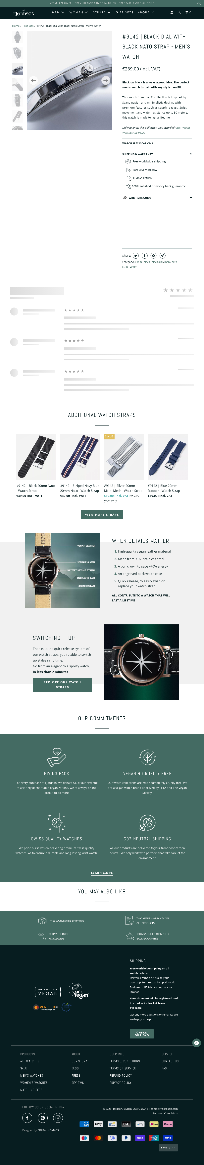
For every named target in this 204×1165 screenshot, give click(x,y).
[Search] (179, 12)
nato (175, 262)
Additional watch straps (102, 414)
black (147, 262)
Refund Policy (121, 1075)
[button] (196, 1043)
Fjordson (117, 1109)
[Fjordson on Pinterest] (44, 1118)
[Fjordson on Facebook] (28, 1118)
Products (28, 26)
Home (16, 26)
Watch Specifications (137, 143)
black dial (157, 262)
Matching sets (31, 1090)
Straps (100, 12)
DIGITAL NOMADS (48, 1130)
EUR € (166, 1147)
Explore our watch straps (62, 684)
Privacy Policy (120, 1082)
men (167, 262)
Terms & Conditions (125, 1061)
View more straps (102, 515)
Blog (75, 1068)
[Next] (105, 80)
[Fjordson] (23, 12)
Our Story (79, 1061)
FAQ (164, 1068)
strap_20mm (129, 266)
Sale (23, 1068)
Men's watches (31, 1075)
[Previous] (33, 80)
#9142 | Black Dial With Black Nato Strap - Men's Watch (156, 46)
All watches (29, 1061)
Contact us (170, 1061)
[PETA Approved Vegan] (52, 998)
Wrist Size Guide (140, 198)
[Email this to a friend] (162, 256)
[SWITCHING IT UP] (141, 662)
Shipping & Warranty (137, 154)
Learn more (102, 873)
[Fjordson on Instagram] (59, 1118)
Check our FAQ (142, 1034)
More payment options (157, 236)
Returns (157, 1113)
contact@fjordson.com (164, 1109)
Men (56, 12)
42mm (138, 262)
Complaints (171, 1113)
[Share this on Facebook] (144, 256)
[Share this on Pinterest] (153, 256)
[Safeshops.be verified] (57, 1012)
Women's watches (34, 1082)
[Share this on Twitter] (135, 256)
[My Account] (172, 12)
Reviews (78, 1082)
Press (76, 1075)
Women (77, 12)
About (144, 12)
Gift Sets (125, 12)
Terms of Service (123, 1068)
